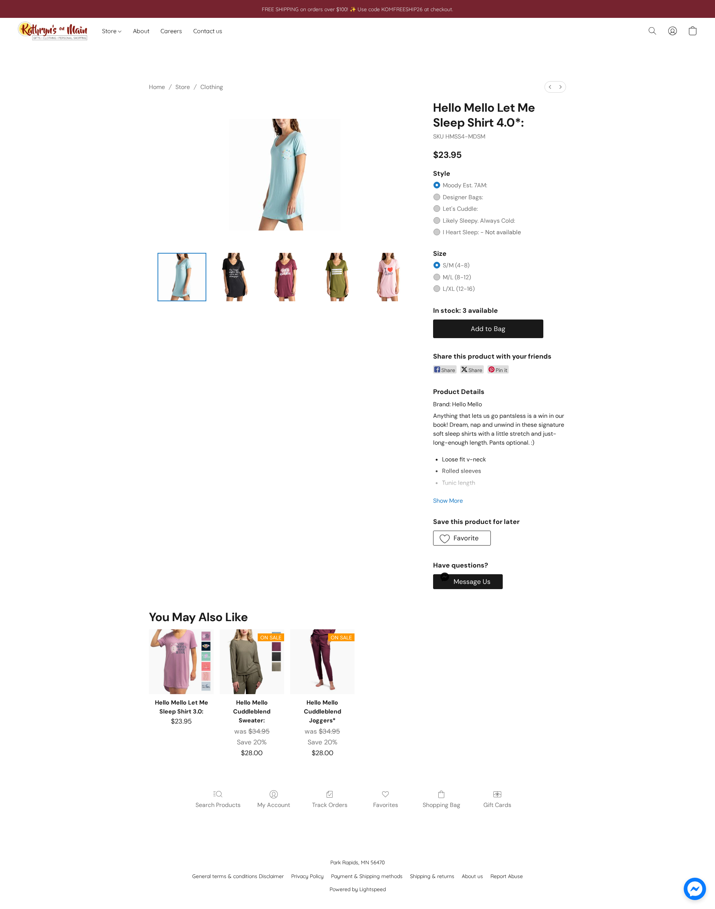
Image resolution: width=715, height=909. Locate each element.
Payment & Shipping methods (367, 876)
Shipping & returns (432, 876)
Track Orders (329, 805)
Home (157, 87)
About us (472, 876)
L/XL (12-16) (459, 289)
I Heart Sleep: (482, 232)
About (141, 31)
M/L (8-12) (457, 277)
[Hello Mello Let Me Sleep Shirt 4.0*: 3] (336, 277)
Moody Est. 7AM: (465, 185)
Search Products (218, 805)
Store (110, 31)
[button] (52, 31)
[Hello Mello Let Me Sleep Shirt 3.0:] (181, 661)
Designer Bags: (463, 197)
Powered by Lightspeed (358, 889)
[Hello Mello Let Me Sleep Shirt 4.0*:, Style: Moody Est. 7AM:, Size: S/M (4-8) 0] (182, 277)
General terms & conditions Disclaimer (238, 876)
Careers (171, 31)
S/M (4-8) (456, 265)
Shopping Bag (441, 805)
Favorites (385, 805)
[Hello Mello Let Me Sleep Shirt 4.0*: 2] (285, 277)
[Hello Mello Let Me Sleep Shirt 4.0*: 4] (388, 277)
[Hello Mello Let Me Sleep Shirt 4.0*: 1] (233, 277)
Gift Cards (497, 805)
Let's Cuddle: (460, 209)
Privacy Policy (307, 876)
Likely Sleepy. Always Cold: (479, 221)
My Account (273, 805)
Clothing (211, 87)
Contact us (207, 31)
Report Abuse (506, 876)
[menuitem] (550, 87)
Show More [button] (448, 501)
